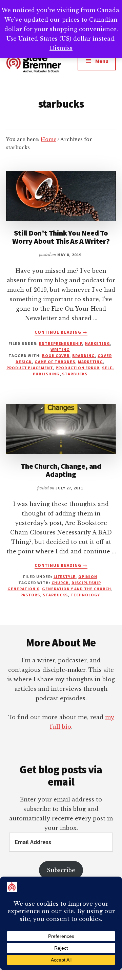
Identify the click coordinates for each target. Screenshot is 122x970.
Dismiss (61, 48)
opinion (87, 576)
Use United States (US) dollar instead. (61, 38)
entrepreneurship (60, 343)
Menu (101, 61)
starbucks (74, 373)
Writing (60, 349)
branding (83, 355)
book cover (56, 355)
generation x (23, 588)
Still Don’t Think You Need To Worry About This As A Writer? (61, 237)
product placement (29, 367)
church (60, 582)
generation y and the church (76, 588)
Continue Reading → (61, 332)
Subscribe (61, 870)
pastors (30, 594)
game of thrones (55, 361)
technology (85, 594)
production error (77, 367)
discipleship (86, 582)
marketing (97, 343)
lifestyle (65, 576)
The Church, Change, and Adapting (61, 470)
